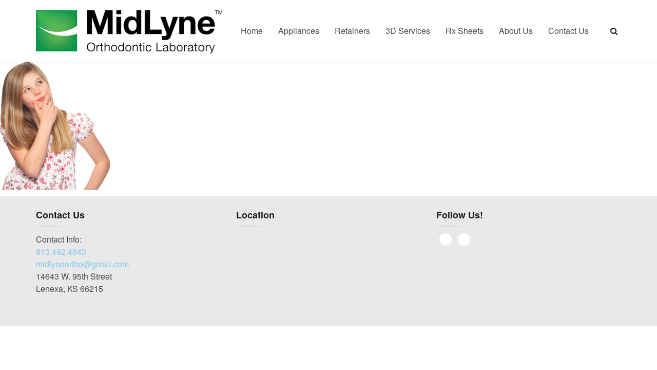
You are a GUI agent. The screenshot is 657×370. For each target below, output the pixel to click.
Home (252, 30)
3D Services (407, 30)
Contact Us (568, 30)
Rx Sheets (465, 30)
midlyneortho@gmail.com (82, 264)
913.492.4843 (61, 251)
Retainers (352, 30)
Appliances (298, 30)
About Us (516, 30)
